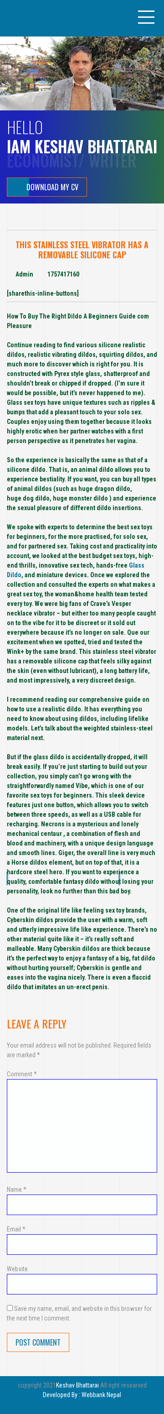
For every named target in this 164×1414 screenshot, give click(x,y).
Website (17, 1269)
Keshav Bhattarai (77, 1385)
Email (16, 1229)
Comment (22, 1074)
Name (16, 1189)
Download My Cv (52, 187)
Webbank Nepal (101, 1394)
